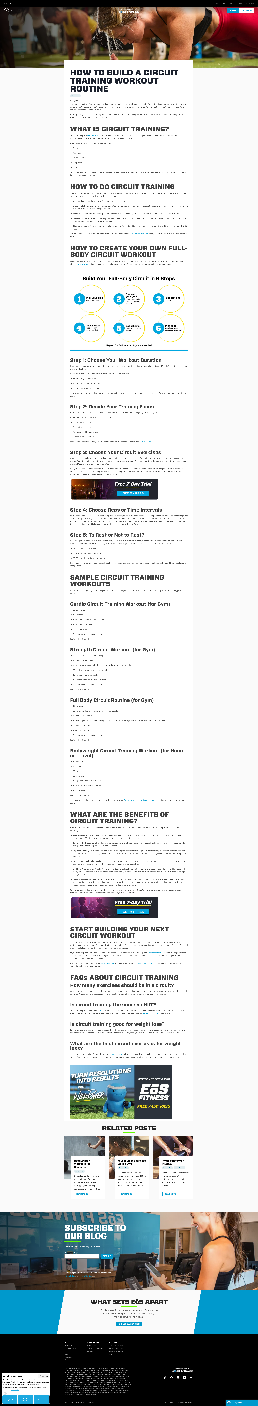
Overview (45, 1376)
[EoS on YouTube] (191, 1377)
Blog (66, 1354)
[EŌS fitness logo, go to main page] (129, 10)
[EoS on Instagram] (178, 1377)
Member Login (91, 1345)
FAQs (66, 1351)
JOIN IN (232, 10)
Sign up (107, 1256)
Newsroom (68, 1357)
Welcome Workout (146, 963)
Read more (82, 1194)
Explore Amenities (129, 1324)
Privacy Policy (69, 1276)
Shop (217, 3)
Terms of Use (92, 1402)
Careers (240, 3)
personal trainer (156, 953)
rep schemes (83, 264)
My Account (250, 3)
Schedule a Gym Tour (116, 1348)
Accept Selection (25, 1399)
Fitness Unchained (151, 1013)
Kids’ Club (90, 1351)
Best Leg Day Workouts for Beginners (82, 1164)
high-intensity (116, 1054)
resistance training (140, 234)
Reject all (10, 1399)
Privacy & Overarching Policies (74, 1402)
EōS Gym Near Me (71, 1348)
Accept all (41, 1399)
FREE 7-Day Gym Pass (116, 1345)
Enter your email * (70, 1252)
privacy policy (15, 1390)
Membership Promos (116, 1351)
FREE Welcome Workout (95, 1348)
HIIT (102, 1010)
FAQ (223, 3)
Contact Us (231, 3)
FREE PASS (246, 10)
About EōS (68, 1345)
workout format (94, 135)
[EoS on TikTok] (165, 1377)
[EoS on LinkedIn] (184, 1377)
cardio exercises (146, 441)
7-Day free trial (107, 963)
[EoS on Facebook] (171, 1377)
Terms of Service (85, 1276)
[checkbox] (9, 1393)
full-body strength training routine (139, 800)
